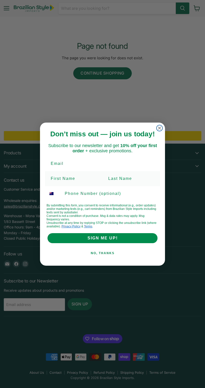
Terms (88, 226)
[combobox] (54, 193)
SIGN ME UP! (103, 238)
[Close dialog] (159, 128)
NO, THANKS (102, 253)
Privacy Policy (71, 226)
